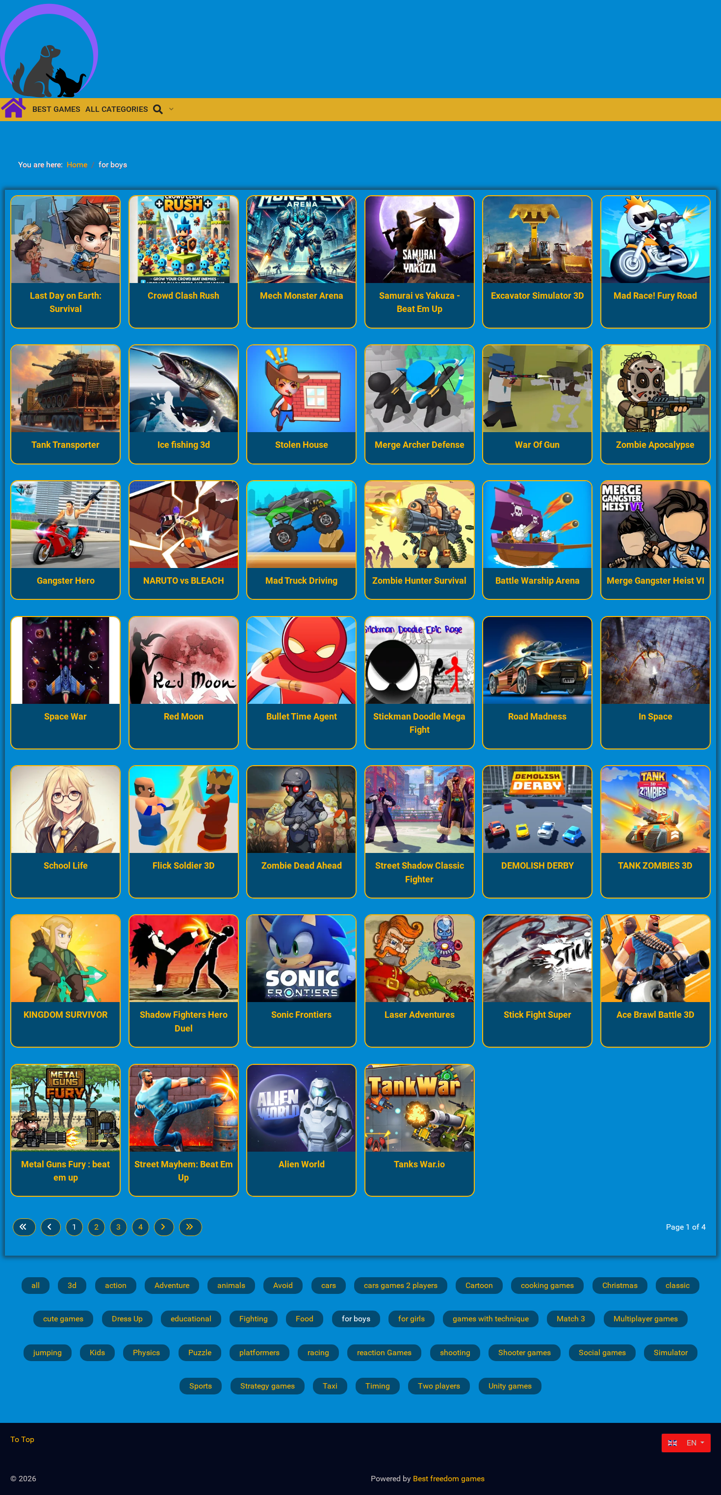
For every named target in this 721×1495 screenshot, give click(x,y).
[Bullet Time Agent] (301, 660)
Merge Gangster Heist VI (655, 580)
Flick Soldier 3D (184, 865)
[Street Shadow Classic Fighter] (419, 809)
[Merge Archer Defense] (419, 388)
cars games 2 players (401, 1285)
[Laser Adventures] (419, 958)
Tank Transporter (65, 444)
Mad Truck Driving (301, 580)
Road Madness (537, 716)
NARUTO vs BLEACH (183, 580)
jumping (47, 1352)
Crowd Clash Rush (183, 295)
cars (328, 1285)
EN (691, 1442)
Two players (439, 1386)
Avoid (283, 1285)
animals (231, 1285)
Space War (65, 716)
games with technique (491, 1318)
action (116, 1285)
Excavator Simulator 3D (537, 295)
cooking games (547, 1285)
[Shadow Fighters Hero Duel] (183, 958)
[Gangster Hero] (65, 524)
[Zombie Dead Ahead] (301, 809)
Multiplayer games (646, 1318)
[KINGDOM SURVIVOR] (65, 958)
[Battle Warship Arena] (537, 524)
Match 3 (571, 1318)
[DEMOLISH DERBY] (537, 809)
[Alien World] (301, 1108)
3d (72, 1285)
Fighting (253, 1318)
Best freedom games (449, 1478)
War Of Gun (537, 444)
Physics (146, 1352)
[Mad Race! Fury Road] (655, 239)
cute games (63, 1318)
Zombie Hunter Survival (419, 580)
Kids (97, 1352)
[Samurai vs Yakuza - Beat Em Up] (419, 239)
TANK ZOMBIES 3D (655, 865)
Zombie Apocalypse (655, 444)
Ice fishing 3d (183, 444)
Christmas (620, 1285)
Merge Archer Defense (419, 444)
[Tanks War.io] (419, 1108)
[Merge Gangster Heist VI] (655, 524)
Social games (602, 1352)
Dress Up (127, 1318)
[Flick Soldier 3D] (183, 809)
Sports (200, 1386)
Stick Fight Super (537, 1014)
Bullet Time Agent (301, 716)
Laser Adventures (420, 1014)
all (35, 1285)
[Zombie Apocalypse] (655, 388)
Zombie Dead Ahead (301, 865)
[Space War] (65, 660)
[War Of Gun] (537, 388)
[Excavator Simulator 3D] (537, 239)
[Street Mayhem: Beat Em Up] (183, 1108)
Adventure (171, 1285)
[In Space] (655, 660)
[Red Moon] (183, 660)
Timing (377, 1386)
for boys (356, 1318)
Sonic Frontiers (301, 1014)
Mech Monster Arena (301, 295)
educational (191, 1318)
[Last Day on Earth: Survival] (65, 239)
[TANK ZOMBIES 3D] (655, 809)
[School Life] (65, 809)
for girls (411, 1318)
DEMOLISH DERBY (537, 865)
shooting (455, 1352)
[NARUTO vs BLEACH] (183, 524)
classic (678, 1285)
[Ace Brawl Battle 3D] (655, 958)
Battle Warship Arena (537, 580)
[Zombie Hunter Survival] (419, 524)
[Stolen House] (301, 388)
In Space (655, 716)
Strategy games (267, 1386)
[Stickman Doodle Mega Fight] (419, 660)
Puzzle (199, 1352)
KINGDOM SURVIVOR (65, 1014)
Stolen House (301, 444)
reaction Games (384, 1352)
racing (318, 1352)
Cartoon (479, 1285)
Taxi (330, 1386)
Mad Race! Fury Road (655, 295)
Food (304, 1318)
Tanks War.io (419, 1164)
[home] (17, 107)
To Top (22, 1439)
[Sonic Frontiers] (301, 958)
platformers (259, 1352)
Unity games (510, 1386)
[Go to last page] (190, 1227)
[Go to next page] (164, 1227)
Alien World (302, 1164)
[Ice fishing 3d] (183, 388)
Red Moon (184, 716)
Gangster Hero (66, 580)
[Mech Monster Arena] (301, 239)
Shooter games (524, 1352)
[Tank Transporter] (65, 388)
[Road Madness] (537, 660)
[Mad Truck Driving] (301, 524)
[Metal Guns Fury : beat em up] (65, 1108)
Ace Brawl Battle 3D (656, 1014)
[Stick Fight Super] (537, 958)
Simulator (671, 1352)
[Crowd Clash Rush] (183, 239)
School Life (66, 865)
